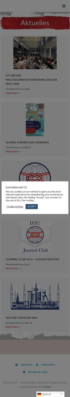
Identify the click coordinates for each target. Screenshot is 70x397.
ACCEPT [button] (32, 206)
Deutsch (46, 394)
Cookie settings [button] (15, 206)
